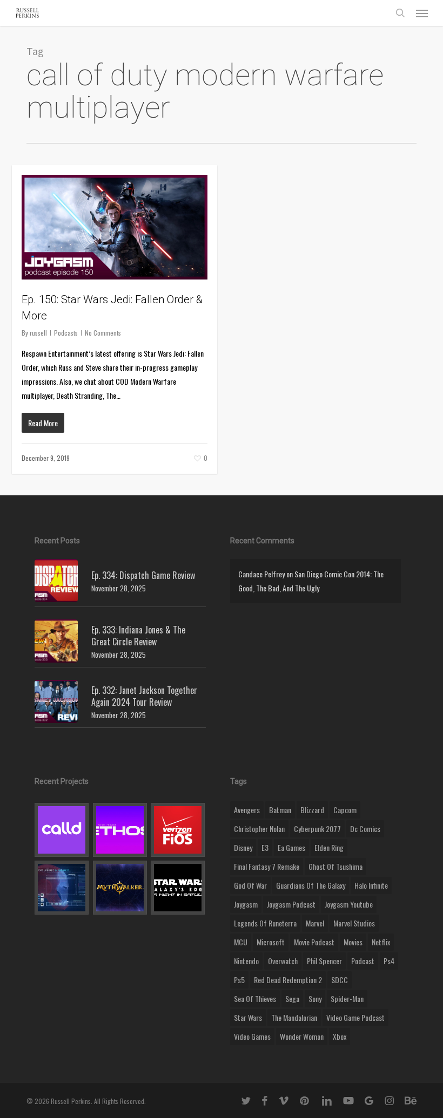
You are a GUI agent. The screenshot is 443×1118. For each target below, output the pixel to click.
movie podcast (314, 941)
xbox (339, 1036)
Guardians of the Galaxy (310, 885)
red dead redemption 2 (288, 979)
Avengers (247, 809)
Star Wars (248, 1017)
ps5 (239, 979)
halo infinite (371, 885)
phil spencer (324, 960)
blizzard (312, 809)
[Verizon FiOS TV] (178, 830)
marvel (315, 923)
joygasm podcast (291, 904)
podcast (362, 960)
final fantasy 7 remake (266, 866)
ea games (291, 847)
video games (252, 1036)
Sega (292, 998)
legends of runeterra (265, 923)
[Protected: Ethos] (120, 830)
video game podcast (355, 1017)
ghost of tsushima (335, 866)
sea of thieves (255, 998)
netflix (381, 941)
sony (314, 998)
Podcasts (66, 332)
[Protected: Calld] (62, 830)
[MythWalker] (120, 888)
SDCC (339, 979)
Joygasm (246, 904)
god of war (250, 885)
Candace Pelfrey (261, 574)
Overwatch (283, 960)
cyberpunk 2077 (317, 828)
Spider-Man (347, 998)
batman (280, 809)
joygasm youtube (349, 904)
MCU (240, 941)
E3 (265, 847)
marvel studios (354, 923)
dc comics (365, 828)
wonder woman (302, 1036)
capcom (345, 809)
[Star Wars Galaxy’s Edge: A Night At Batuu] (178, 888)
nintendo (246, 960)
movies (353, 941)
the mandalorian (294, 1017)
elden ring (329, 847)
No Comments (103, 332)
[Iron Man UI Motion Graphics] (62, 888)
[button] (422, 13)
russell (38, 332)
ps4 (389, 960)
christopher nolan (259, 828)
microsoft (271, 941)
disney (243, 847)
